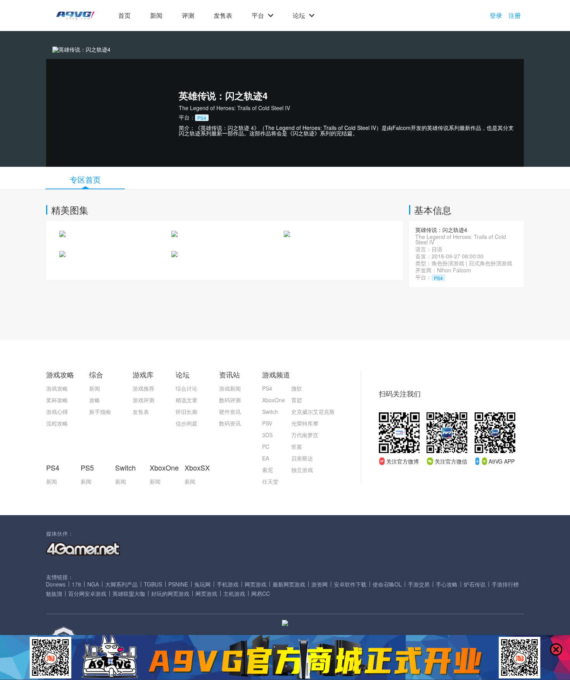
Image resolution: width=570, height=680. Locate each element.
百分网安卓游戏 (87, 593)
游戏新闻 (230, 388)
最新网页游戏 (289, 584)
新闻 (156, 15)
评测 (188, 15)
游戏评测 (143, 400)
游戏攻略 (57, 388)
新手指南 (100, 411)
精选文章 (186, 400)
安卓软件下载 (350, 584)
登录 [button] (496, 15)
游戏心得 (57, 411)
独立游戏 (302, 470)
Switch (270, 411)
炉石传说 (474, 584)
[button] (75, 16)
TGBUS (153, 584)
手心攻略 (447, 584)
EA (265, 458)
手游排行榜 (505, 584)
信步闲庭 (186, 423)
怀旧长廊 (186, 411)
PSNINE (178, 584)
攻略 (94, 400)
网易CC (260, 593)
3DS (267, 435)
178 (76, 584)
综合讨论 (186, 388)
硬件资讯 (230, 411)
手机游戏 (227, 584)
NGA (93, 584)
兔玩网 (202, 584)
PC (265, 446)
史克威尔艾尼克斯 (313, 411)
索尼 (267, 470)
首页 (124, 15)
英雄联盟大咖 (128, 593)
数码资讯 (230, 423)
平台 (258, 15)
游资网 (319, 584)
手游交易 (419, 584)
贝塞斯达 (302, 458)
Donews (56, 584)
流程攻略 (57, 423)
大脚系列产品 (121, 584)
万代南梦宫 (304, 435)
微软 (296, 388)
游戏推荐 (143, 388)
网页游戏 (255, 584)
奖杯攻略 (57, 400)
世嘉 (296, 446)
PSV (267, 423)
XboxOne (273, 400)
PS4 (267, 388)
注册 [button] (514, 15)
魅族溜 (54, 593)
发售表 (223, 15)
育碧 (296, 400)
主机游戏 (234, 593)
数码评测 (230, 400)
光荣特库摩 (304, 423)
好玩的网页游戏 (170, 593)
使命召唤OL (387, 584)
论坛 (299, 15)
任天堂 (270, 481)
